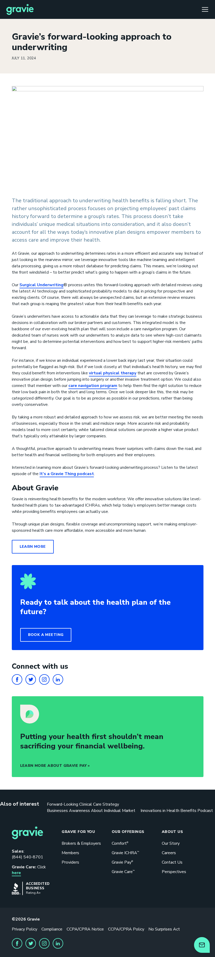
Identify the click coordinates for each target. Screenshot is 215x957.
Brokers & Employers (81, 843)
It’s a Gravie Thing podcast (67, 474)
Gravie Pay (122, 862)
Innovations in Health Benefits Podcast (177, 811)
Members (70, 853)
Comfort (120, 843)
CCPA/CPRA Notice (85, 929)
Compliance (51, 929)
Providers (70, 862)
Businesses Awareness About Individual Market (91, 811)
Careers (169, 853)
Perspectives (174, 872)
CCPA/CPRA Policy (126, 929)
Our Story (171, 843)
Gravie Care (123, 872)
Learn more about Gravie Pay (53, 765)
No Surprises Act (164, 929)
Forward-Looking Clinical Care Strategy (83, 804)
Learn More (33, 546)
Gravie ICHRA (125, 853)
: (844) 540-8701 (27, 854)
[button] (46, 635)
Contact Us (172, 862)
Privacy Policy (24, 929)
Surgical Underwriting (41, 285)
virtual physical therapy (112, 373)
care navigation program (92, 386)
